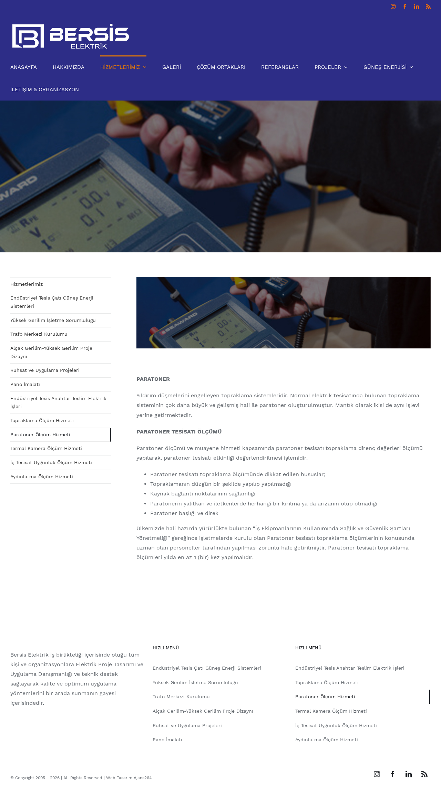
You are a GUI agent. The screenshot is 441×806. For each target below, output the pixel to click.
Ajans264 (143, 777)
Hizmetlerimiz (26, 284)
